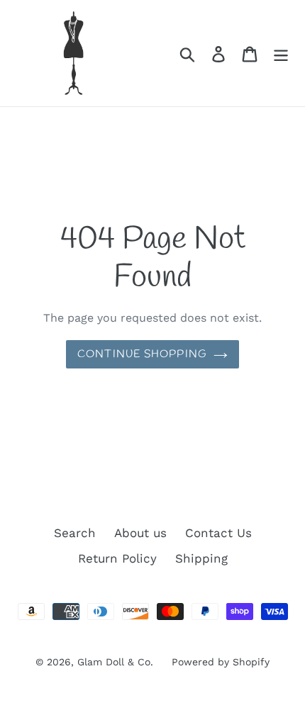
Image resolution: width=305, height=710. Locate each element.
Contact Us (218, 533)
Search (75, 533)
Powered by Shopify (221, 661)
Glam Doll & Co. (115, 661)
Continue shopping (141, 354)
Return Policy (117, 558)
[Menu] (280, 53)
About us (140, 533)
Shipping (201, 558)
